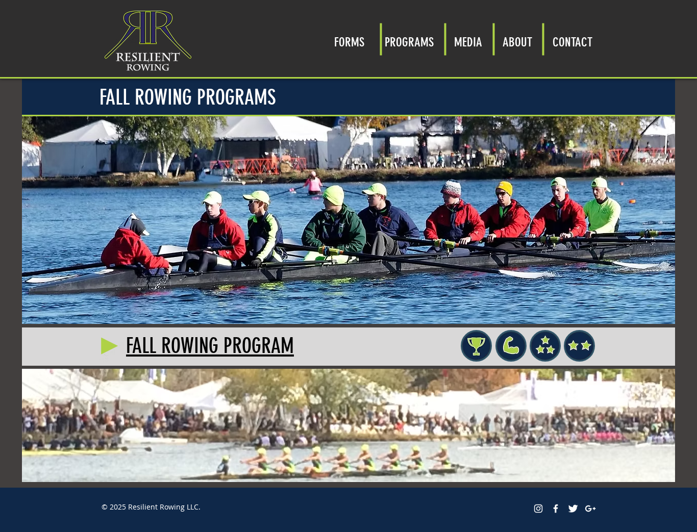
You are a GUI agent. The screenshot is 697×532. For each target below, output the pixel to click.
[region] (579, 346)
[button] (409, 39)
